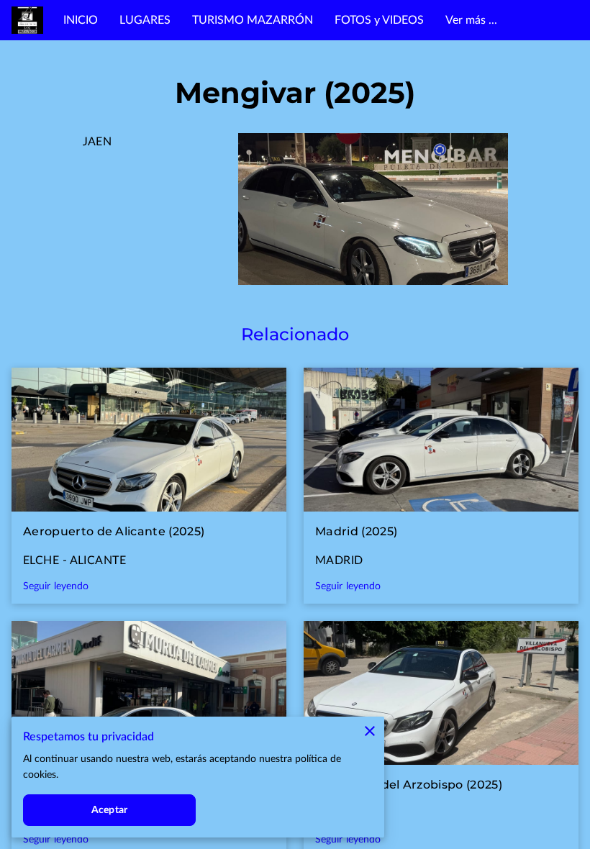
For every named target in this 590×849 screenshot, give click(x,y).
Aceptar (109, 810)
